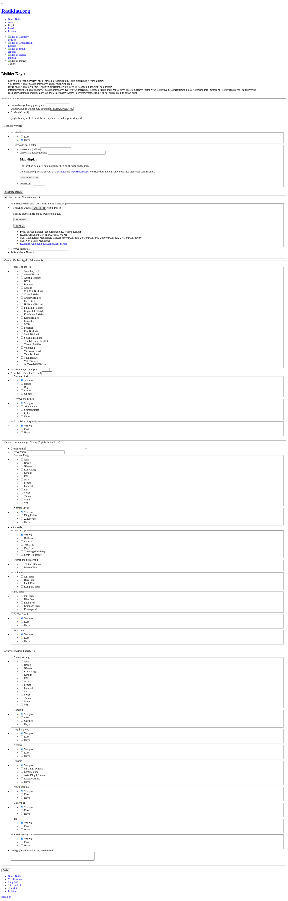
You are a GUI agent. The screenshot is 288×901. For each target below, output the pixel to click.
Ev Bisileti (29, 301)
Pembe (27, 482)
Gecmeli (28, 720)
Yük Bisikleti (31, 361)
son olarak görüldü (30, 149)
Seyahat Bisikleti (33, 337)
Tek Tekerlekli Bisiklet (36, 341)
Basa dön (6, 896)
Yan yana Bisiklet (33, 351)
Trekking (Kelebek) (34, 551)
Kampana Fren (32, 586)
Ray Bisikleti (31, 331)
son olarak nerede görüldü (33, 152)
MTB (27, 324)
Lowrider (29, 321)
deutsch (12, 39)
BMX (27, 281)
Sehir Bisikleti (31, 334)
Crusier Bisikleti (32, 297)
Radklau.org (15, 11)
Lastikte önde (31, 771)
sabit (26, 717)
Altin (26, 459)
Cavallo (28, 287)
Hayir (27, 140)
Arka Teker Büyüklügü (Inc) (26, 373)
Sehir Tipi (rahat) (33, 554)
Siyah (27, 492)
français (12, 57)
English (12, 45)
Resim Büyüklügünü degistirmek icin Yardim (43, 243)
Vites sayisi (16, 527)
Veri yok (28, 380)
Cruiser (28, 541)
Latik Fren (29, 583)
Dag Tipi (29, 548)
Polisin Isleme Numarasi (23, 252)
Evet (26, 136)
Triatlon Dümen (32, 564)
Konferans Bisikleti (34, 314)
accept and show (29, 177)
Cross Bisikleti (31, 294)
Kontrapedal (30, 609)
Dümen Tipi (30, 567)
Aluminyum (30, 406)
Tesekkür (13, 888)
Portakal (28, 486)
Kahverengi (30, 469)
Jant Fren (29, 576)
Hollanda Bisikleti (33, 304)
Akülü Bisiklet (31, 274)
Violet (27, 499)
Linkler (12, 28)
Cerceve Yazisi (18, 451)
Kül (26, 476)
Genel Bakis (14, 19)
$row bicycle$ (31, 271)
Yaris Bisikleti (31, 354)
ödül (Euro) (26, 183)
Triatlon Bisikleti (33, 344)
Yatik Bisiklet (31, 357)
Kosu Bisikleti (31, 317)
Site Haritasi (14, 885)
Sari (26, 489)
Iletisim (12, 31)
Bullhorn (29, 538)
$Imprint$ (13, 882)
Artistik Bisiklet (32, 277)
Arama (11, 22)
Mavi (27, 479)
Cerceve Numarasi (20, 248)
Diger (27, 416)
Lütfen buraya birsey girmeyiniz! (28, 105)
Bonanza (28, 284)
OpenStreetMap (79, 171)
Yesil (26, 502)
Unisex (28, 393)
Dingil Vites (30, 515)
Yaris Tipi (29, 544)
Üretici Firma (18, 448)
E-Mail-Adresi (19, 112)
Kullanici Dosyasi (22, 207)
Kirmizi (28, 472)
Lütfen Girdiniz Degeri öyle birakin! (30, 108)
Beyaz (27, 462)
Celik (27, 413)
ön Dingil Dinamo (33, 768)
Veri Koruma (15, 879)
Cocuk (27, 390)
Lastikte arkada (32, 778)
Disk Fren (29, 580)
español (12, 51)
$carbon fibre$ (32, 409)
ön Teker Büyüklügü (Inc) (24, 369)
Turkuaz (28, 496)
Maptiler (61, 171)
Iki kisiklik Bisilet (33, 307)
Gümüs (28, 466)
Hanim (27, 383)
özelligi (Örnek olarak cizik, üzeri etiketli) (32, 850)
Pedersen (29, 327)
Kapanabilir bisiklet (34, 311)
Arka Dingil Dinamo (35, 775)
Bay (26, 387)
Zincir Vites (30, 518)
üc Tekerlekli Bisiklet (35, 364)
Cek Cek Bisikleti (33, 291)
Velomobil (29, 347)
